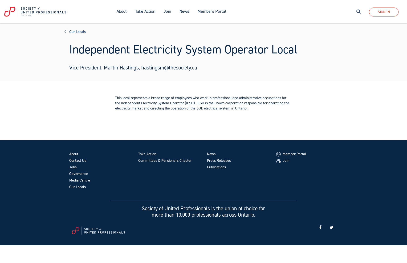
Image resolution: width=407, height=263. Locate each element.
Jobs (73, 167)
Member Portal (294, 153)
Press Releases (219, 160)
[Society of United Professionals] (56, 12)
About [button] (122, 11)
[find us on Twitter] (331, 227)
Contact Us (77, 160)
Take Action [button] (145, 11)
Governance (78, 173)
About (73, 153)
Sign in (384, 11)
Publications (216, 167)
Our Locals (77, 31)
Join (167, 11)
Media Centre (79, 180)
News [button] (184, 11)
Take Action (147, 153)
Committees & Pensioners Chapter (165, 160)
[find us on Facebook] (320, 227)
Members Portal (212, 11)
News (211, 153)
